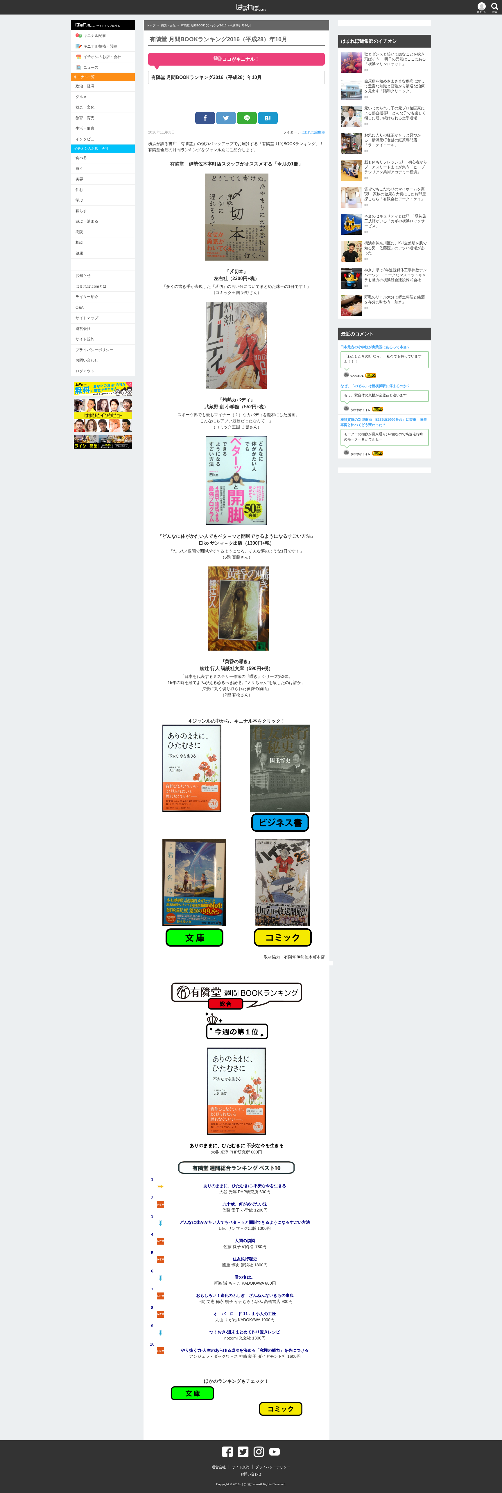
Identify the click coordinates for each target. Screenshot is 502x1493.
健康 (79, 253)
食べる (81, 158)
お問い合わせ (87, 360)
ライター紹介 (87, 297)
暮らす (81, 211)
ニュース (90, 67)
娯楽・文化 (85, 107)
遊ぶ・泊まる (87, 221)
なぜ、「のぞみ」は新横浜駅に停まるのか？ (375, 386)
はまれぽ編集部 (312, 132)
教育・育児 (85, 118)
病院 (79, 232)
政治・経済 (85, 86)
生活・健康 (85, 128)
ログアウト (85, 371)
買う (79, 168)
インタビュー (87, 139)
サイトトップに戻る (108, 25)
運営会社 (83, 328)
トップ (151, 25)
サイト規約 (85, 339)
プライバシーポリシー (94, 350)
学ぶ (79, 200)
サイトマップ (87, 318)
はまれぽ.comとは (91, 286)
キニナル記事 (94, 35)
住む (79, 189)
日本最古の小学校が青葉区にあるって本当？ (375, 347)
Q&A (80, 307)
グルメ (81, 97)
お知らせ (83, 275)
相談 (79, 242)
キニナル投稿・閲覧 (100, 46)
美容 (79, 179)
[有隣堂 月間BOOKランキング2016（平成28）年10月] (268, 118)
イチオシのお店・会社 (102, 57)
